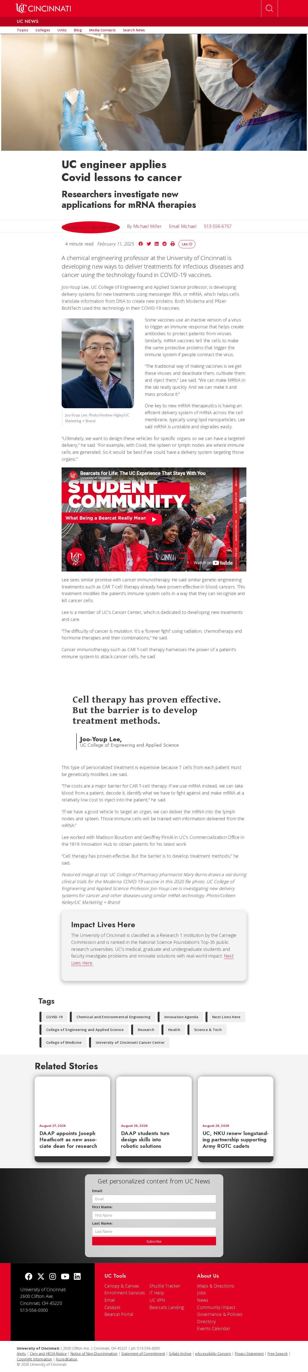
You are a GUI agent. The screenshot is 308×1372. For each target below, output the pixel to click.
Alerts (21, 1353)
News (202, 1300)
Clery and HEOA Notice (48, 1353)
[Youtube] (65, 1277)
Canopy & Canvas (121, 1286)
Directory (206, 1321)
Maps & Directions (215, 1286)
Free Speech (278, 1353)
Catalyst (112, 1307)
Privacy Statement (249, 1353)
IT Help (156, 1293)
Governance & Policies (219, 1314)
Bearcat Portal (118, 1314)
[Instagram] (52, 1277)
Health (174, 1029)
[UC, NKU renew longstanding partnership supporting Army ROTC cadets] (235, 1098)
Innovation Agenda (181, 1017)
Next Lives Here (226, 1017)
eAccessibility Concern (213, 1353)
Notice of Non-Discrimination (94, 1353)
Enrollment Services (124, 1293)
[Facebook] (28, 1277)
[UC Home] (43, 8)
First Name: (102, 1207)
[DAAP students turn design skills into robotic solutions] (154, 1098)
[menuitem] (22, 30)
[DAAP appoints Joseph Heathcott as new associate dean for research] (72, 1098)
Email (109, 1300)
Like (185, 244)
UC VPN (157, 1300)
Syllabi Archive (180, 1353)
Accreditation (66, 1359)
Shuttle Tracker (164, 1286)
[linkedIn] (77, 1277)
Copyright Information (34, 1359)
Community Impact (216, 1307)
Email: (97, 1190)
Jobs (201, 1293)
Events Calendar (213, 1328)
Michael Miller (147, 226)
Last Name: (102, 1223)
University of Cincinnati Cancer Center (130, 1042)
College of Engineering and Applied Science (85, 1029)
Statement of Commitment (143, 1353)
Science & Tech (208, 1029)
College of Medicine (64, 1042)
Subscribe (154, 1241)
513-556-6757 (218, 226)
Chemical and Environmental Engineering (113, 1017)
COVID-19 (54, 1017)
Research (146, 1029)
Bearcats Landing (166, 1307)
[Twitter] (41, 1277)
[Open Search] (269, 8)
